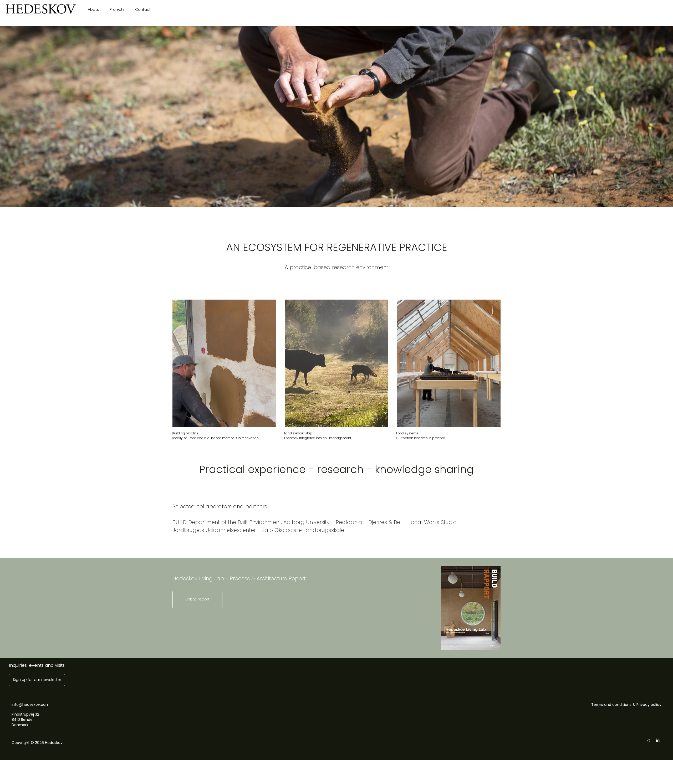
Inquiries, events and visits (37, 665)
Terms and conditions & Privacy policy (626, 704)
